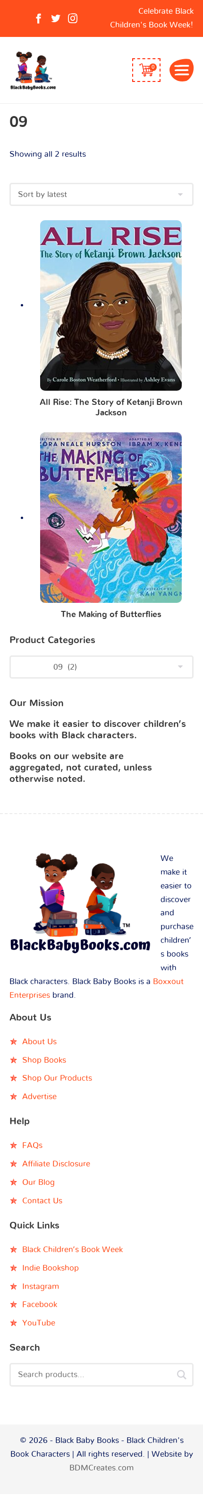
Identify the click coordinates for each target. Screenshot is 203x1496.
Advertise (39, 1097)
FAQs (32, 1145)
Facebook (39, 1304)
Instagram (40, 1286)
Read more (111, 307)
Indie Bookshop (50, 1268)
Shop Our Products (57, 1078)
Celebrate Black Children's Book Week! (152, 18)
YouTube (38, 1323)
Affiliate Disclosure (56, 1164)
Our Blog (38, 1182)
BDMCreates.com (101, 1468)
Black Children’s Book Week (72, 1249)
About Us (39, 1042)
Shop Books (44, 1060)
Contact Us (42, 1201)
